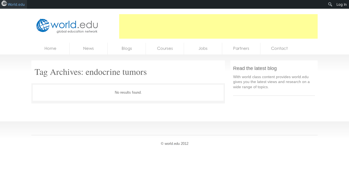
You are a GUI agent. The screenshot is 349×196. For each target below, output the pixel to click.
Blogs (127, 48)
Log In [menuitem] (341, 4)
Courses (165, 48)
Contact (279, 48)
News (88, 48)
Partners (241, 48)
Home (50, 48)
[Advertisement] (218, 26)
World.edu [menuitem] (16, 4)
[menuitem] (330, 4)
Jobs (202, 48)
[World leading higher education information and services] (65, 26)
